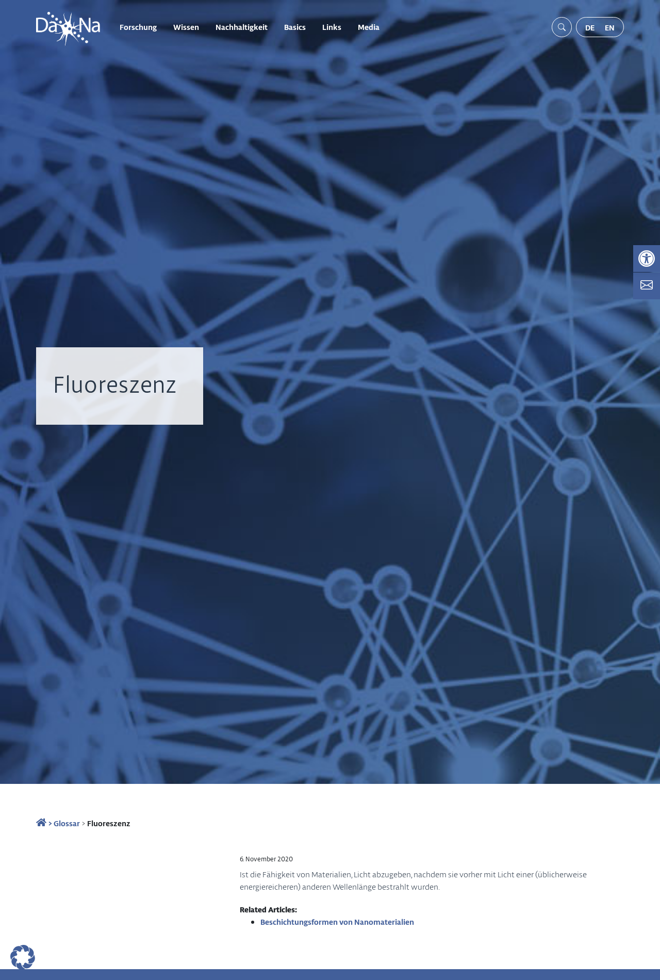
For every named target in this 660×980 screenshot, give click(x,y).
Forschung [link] (138, 27)
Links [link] (331, 27)
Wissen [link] (186, 27)
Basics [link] (295, 27)
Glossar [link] (67, 823)
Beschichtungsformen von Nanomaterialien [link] (337, 921)
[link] (646, 258)
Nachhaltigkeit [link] (242, 27)
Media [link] (369, 27)
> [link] (49, 823)
